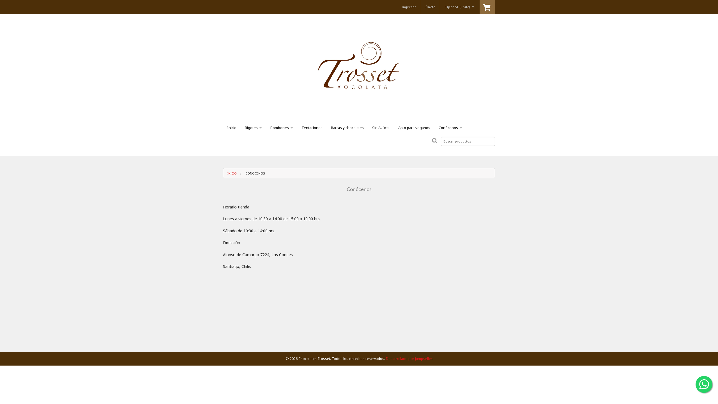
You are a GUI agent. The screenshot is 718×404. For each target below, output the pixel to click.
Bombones (279, 127)
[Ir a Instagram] (247, 7)
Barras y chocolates (347, 127)
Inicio (231, 127)
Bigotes (251, 127)
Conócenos (448, 127)
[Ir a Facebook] (227, 7)
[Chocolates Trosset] (358, 71)
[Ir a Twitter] (237, 7)
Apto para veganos (414, 127)
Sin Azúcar (381, 127)
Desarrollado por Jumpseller (409, 358)
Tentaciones (312, 127)
